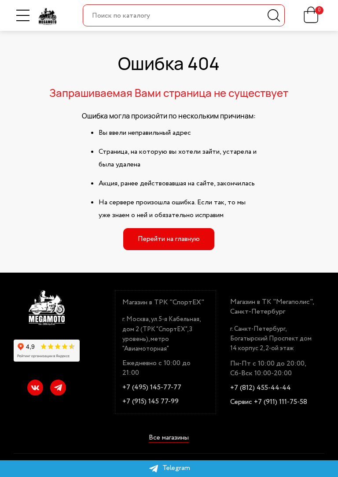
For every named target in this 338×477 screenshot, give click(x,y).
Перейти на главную (169, 239)
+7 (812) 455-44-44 (260, 388)
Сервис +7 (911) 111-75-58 (268, 402)
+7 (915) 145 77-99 (150, 402)
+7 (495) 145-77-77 (151, 387)
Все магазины (169, 437)
